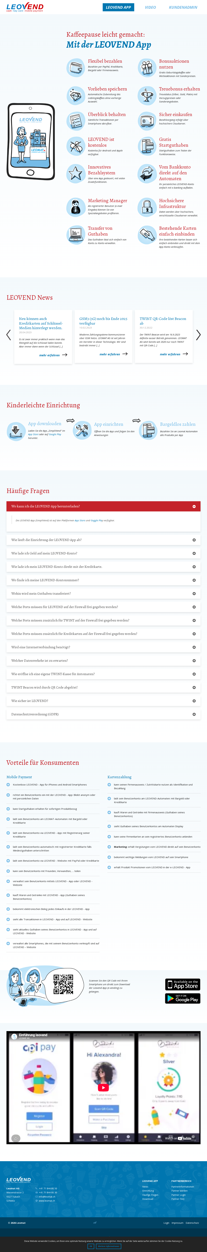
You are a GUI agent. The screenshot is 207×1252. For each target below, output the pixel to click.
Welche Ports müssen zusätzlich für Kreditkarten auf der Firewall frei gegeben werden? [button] (74, 633)
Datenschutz (192, 1222)
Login (166, 1222)
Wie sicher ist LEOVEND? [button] (29, 700)
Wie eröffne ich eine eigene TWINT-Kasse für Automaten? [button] (53, 674)
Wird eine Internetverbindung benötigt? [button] (40, 647)
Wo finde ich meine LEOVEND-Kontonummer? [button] (45, 580)
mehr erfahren (49, 355)
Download (147, 1198)
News (145, 1186)
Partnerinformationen (182, 1186)
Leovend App (150, 1181)
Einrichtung (148, 1190)
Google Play (55, 434)
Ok (91, 1246)
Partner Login (178, 1194)
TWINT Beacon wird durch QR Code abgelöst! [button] (44, 687)
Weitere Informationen (108, 1246)
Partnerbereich (181, 1181)
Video (150, 7)
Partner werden (179, 1190)
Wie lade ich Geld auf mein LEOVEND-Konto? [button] (44, 553)
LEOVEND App (118, 7)
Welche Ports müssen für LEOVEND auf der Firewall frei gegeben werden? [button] (64, 607)
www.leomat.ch (47, 1200)
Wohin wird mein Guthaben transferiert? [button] (41, 593)
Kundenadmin (183, 7)
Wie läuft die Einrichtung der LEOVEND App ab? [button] (46, 539)
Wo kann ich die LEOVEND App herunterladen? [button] (45, 506)
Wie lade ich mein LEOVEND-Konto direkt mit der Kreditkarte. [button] (56, 566)
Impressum (177, 1222)
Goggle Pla (96, 520)
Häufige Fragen (150, 1194)
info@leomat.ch (47, 1196)
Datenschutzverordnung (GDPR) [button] (35, 714)
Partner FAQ (177, 1198)
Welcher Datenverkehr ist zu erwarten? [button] (39, 660)
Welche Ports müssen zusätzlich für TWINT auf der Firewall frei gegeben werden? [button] (70, 620)
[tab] (103, 506)
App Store (33, 434)
